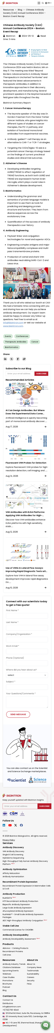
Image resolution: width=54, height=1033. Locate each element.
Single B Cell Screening (13, 854)
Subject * (10, 681)
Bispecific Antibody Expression (16, 904)
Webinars (7, 974)
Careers (30, 977)
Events (8, 336)
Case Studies (9, 977)
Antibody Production (14, 893)
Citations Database (11, 967)
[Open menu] (39, 3)
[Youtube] (10, 825)
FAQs (29, 983)
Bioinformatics (11, 347)
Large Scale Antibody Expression (17, 907)
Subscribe (41, 373)
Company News (34, 967)
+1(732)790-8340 (11, 1010)
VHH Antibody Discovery (13, 851)
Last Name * (12, 622)
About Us (31, 964)
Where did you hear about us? (21, 669)
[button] (48, 3)
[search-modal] (43, 3)
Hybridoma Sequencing (13, 858)
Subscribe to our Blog (18, 368)
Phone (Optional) (15, 657)
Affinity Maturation (11, 873)
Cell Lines (7, 955)
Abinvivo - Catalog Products (15, 948)
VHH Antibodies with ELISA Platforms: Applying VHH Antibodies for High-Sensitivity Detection (25, 515)
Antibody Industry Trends (14, 964)
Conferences (22, 336)
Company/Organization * (19, 634)
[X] (11, 359)
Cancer (34, 341)
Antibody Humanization (13, 876)
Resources (8, 9)
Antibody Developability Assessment (21, 939)
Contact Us (8, 1000)
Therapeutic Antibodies (15, 341)
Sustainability (33, 974)
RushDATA (9, 898)
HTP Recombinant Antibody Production (20, 901)
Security (30, 980)
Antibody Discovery (13, 847)
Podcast (6, 987)
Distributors (8, 1003)
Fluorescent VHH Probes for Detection (26, 462)
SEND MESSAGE (18, 714)
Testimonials (33, 970)
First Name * (12, 610)
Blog (20, 9)
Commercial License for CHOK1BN (18, 929)
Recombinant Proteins (13, 951)
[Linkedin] (5, 359)
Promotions (8, 980)
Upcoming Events (11, 970)
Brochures (7, 983)
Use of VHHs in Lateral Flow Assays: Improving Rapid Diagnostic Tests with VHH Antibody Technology (26, 571)
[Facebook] (18, 359)
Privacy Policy (9, 840)
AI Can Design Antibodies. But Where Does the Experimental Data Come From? (25, 413)
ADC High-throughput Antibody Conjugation (25, 920)
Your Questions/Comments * (21, 693)
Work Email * (12, 646)
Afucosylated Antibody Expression (18, 911)
